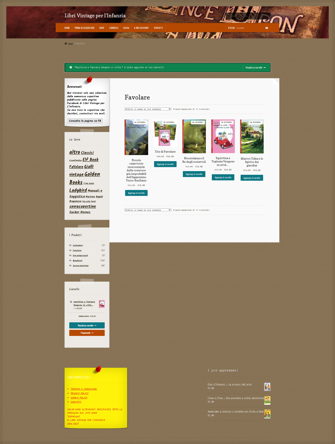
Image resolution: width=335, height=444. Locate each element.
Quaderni (77, 260)
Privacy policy (79, 393)
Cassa (126, 28)
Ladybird (78, 190)
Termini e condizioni (84, 389)
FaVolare (76, 167)
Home (67, 28)
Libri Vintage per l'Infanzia (95, 15)
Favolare (77, 250)
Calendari (78, 245)
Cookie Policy (79, 398)
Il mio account (141, 28)
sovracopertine (82, 206)
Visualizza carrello (254, 67)
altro (74, 152)
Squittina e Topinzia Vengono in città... (84, 303)
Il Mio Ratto (88, 183)
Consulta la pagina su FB (85, 121)
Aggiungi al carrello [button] (136, 192)
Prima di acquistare (84, 28)
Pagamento (85, 332)
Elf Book (90, 159)
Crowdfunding (75, 160)
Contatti (158, 28)
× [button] (71, 301)
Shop (101, 28)
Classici (87, 153)
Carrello (113, 28)
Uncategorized (80, 255)
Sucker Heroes (79, 212)
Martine (90, 197)
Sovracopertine (80, 265)
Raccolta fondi (89, 201)
